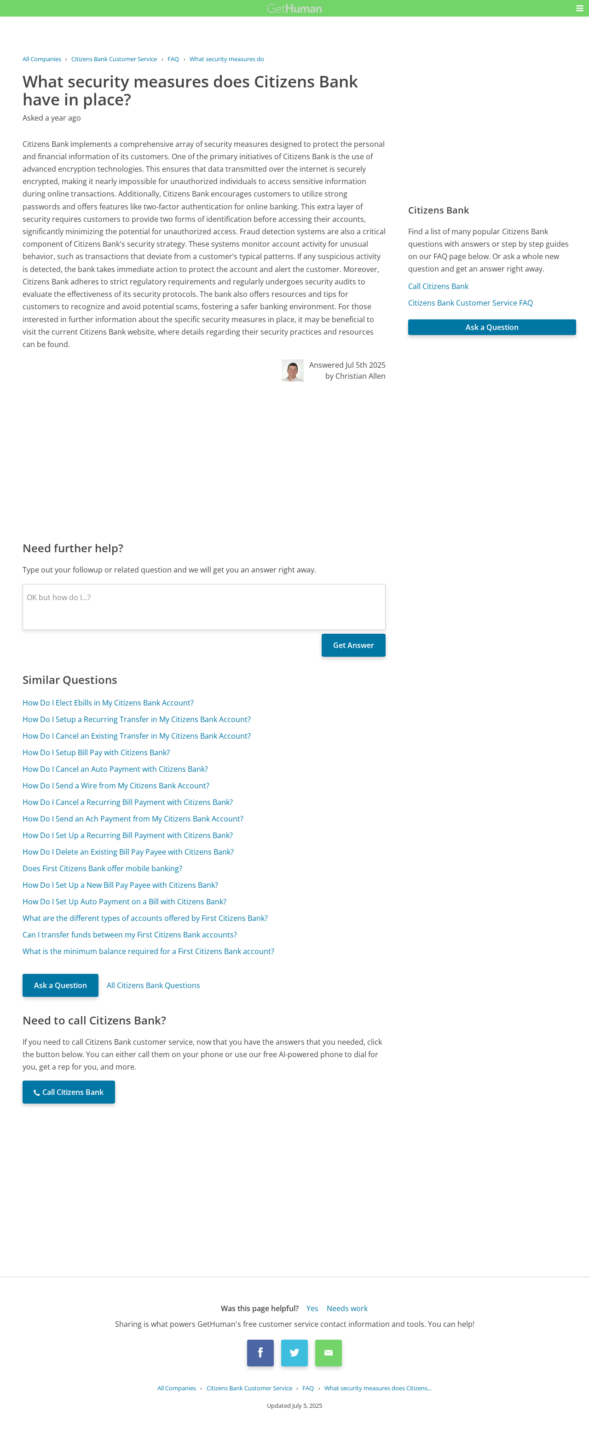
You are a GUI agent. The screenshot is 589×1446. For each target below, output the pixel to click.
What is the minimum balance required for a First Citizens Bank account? (148, 951)
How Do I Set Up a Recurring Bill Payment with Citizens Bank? (128, 835)
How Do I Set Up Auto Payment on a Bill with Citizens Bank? (124, 902)
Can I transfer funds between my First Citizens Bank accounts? (130, 935)
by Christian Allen (355, 376)
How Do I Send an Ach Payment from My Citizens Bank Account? (133, 819)
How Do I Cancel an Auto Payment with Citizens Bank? (115, 769)
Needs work (347, 1308)
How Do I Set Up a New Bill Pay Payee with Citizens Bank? (120, 885)
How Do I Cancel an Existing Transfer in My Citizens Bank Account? (137, 736)
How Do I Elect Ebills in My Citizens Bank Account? (108, 703)
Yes (312, 1308)
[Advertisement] (204, 460)
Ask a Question (60, 985)
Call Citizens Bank (438, 286)
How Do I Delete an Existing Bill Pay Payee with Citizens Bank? (128, 852)
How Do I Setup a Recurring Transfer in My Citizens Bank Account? (137, 719)
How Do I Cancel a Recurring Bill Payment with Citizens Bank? (128, 802)
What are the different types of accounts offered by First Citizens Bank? (145, 918)
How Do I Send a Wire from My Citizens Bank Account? (116, 786)
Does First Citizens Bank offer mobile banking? (102, 868)
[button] (580, 8)
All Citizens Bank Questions (153, 985)
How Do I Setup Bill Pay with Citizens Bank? (96, 752)
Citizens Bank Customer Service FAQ (470, 303)
